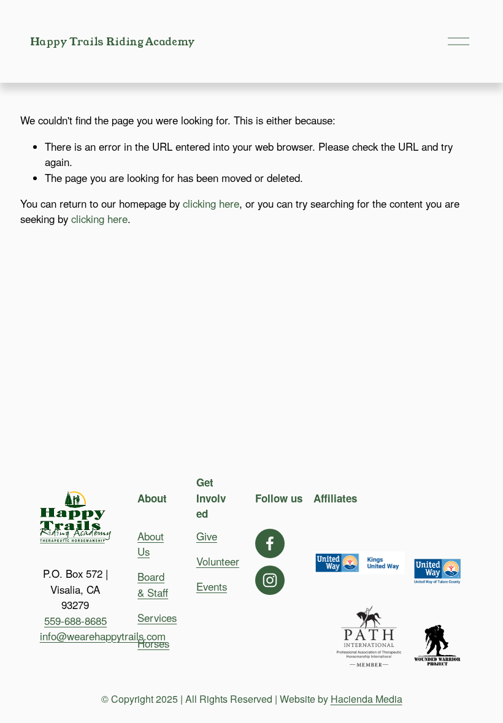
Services (157, 617)
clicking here (211, 203)
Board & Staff (152, 584)
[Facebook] (270, 543)
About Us (150, 544)
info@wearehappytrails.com (103, 636)
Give (206, 536)
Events (211, 586)
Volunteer (217, 561)
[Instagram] (270, 580)
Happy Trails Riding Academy (112, 41)
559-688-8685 (75, 620)
